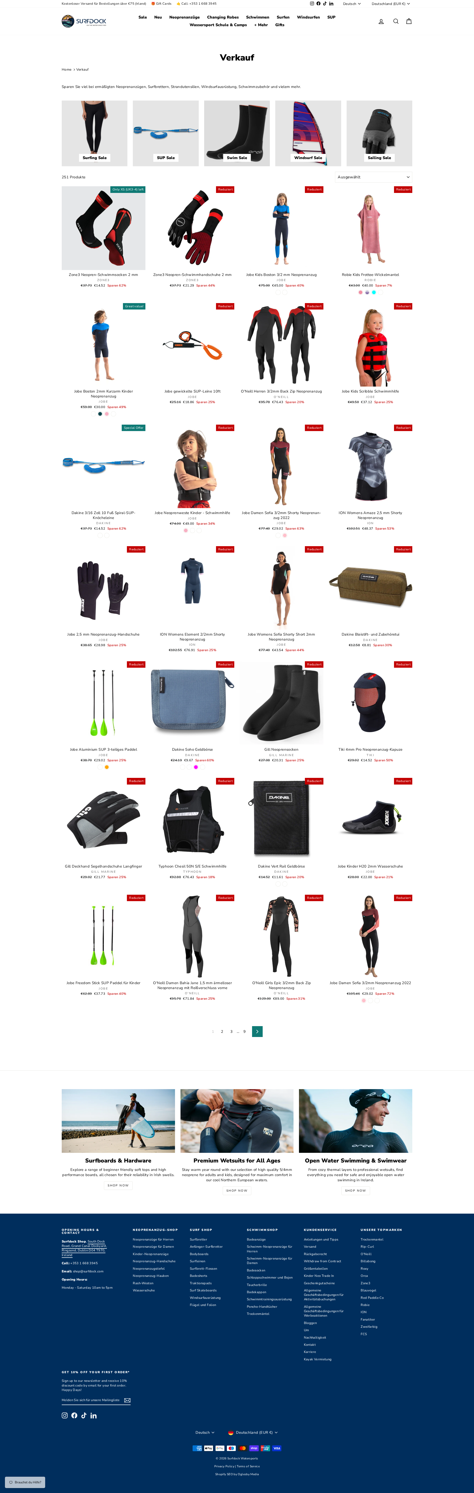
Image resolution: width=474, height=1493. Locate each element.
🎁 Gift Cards (161, 3)
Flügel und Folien (203, 1305)
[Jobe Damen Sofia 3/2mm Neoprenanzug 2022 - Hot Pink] (363, 1000)
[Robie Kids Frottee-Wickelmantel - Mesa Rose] (360, 292)
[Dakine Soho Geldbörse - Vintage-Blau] (182, 767)
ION (364, 1312)
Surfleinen (197, 1261)
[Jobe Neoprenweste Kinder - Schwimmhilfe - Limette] (199, 530)
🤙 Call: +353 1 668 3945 (197, 3)
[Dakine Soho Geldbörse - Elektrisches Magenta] (196, 767)
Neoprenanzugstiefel (149, 1268)
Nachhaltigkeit (315, 1337)
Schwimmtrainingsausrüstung (269, 1299)
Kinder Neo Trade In (319, 1276)
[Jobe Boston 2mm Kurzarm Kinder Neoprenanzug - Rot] (113, 414)
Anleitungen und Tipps (321, 1239)
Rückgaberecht (315, 1254)
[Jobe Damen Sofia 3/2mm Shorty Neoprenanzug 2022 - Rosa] (278, 535)
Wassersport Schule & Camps (218, 25)
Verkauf (82, 69)
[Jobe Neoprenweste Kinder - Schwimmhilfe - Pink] (185, 530)
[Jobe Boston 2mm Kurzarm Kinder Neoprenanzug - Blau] (93, 414)
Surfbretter (198, 1239)
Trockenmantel (372, 1239)
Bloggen (310, 1323)
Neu (158, 17)
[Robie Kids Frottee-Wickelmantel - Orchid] (367, 292)
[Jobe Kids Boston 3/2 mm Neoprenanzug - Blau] (278, 292)
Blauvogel (368, 1290)
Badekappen (256, 1292)
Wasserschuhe (144, 1290)
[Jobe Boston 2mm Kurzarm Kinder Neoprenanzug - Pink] (106, 414)
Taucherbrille (257, 1285)
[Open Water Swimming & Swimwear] (355, 1121)
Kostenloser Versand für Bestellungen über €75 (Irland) (104, 3)
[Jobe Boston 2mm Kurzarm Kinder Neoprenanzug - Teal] (100, 414)
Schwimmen (257, 17)
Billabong (368, 1261)
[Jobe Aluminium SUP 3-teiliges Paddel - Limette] (100, 767)
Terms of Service (248, 1466)
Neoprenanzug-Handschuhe (154, 1261)
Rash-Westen (143, 1283)
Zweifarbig (369, 1327)
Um (306, 1330)
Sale (142, 17)
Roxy (365, 1268)
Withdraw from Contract (322, 1261)
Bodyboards (199, 1254)
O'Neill (366, 1254)
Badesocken (256, 1270)
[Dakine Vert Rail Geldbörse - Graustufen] (284, 884)
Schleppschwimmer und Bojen (270, 1277)
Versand (310, 1246)
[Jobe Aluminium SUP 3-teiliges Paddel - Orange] (106, 767)
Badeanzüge (256, 1239)
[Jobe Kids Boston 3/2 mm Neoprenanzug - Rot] (284, 292)
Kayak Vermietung (318, 1359)
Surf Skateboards (203, 1290)
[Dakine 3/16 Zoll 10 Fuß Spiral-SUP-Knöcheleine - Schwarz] (106, 535)
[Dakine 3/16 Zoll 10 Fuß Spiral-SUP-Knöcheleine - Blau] (100, 535)
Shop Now (118, 1185)
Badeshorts (198, 1276)
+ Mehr (261, 25)
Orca (364, 1276)
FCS (364, 1334)
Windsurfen (308, 17)
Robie (365, 1305)
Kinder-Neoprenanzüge (151, 1254)
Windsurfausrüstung (205, 1298)
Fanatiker (368, 1319)
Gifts (279, 25)
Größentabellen (316, 1268)
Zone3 (365, 1283)
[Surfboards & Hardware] (118, 1121)
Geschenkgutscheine (319, 1283)
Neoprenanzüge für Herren (153, 1239)
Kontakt (310, 1345)
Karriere (310, 1352)
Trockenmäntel (258, 1314)
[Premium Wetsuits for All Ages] (237, 1121)
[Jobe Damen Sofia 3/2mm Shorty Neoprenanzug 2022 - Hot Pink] (284, 535)
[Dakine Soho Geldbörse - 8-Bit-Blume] (202, 767)
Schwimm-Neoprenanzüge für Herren (269, 1248)
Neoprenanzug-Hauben (151, 1276)
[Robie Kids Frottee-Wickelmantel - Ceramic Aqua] (374, 292)
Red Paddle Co (372, 1298)
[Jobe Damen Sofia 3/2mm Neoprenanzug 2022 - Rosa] (370, 1000)
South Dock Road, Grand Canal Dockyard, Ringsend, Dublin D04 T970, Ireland (84, 1248)
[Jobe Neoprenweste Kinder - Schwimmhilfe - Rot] (192, 530)
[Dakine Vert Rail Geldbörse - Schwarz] (278, 884)
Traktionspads (201, 1283)
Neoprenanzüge (184, 17)
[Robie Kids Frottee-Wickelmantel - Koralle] (380, 292)
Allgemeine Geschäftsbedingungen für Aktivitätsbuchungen (324, 1295)
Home (67, 69)
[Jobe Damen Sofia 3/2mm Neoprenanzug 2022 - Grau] (377, 1000)
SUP (331, 17)
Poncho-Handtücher (262, 1307)
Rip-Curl (367, 1246)
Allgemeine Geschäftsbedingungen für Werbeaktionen (324, 1311)
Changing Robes (223, 17)
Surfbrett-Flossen (203, 1268)
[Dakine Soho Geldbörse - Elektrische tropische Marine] (189, 767)
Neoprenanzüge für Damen (153, 1246)
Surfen (283, 17)
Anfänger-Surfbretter (206, 1246)
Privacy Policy (224, 1466)
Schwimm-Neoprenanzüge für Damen (269, 1260)
